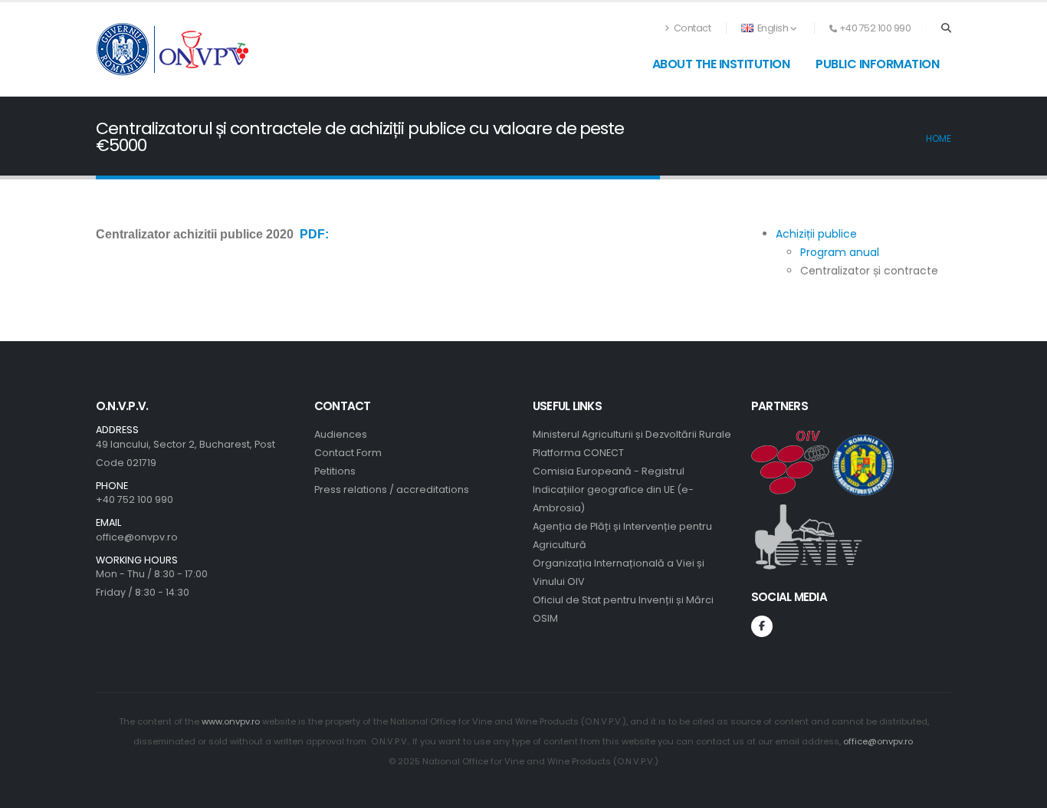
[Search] (946, 28)
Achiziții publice (816, 233)
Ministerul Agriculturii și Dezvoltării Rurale (632, 434)
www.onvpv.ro (231, 721)
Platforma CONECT (578, 452)
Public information (877, 64)
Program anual (839, 252)
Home (938, 139)
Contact (691, 27)
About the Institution (721, 64)
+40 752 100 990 (134, 499)
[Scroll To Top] (1020, 791)
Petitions (335, 471)
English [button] (772, 27)
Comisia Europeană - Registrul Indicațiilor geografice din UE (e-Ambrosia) (613, 489)
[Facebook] (762, 626)
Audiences (340, 434)
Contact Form (348, 452)
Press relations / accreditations (391, 489)
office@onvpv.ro (137, 537)
